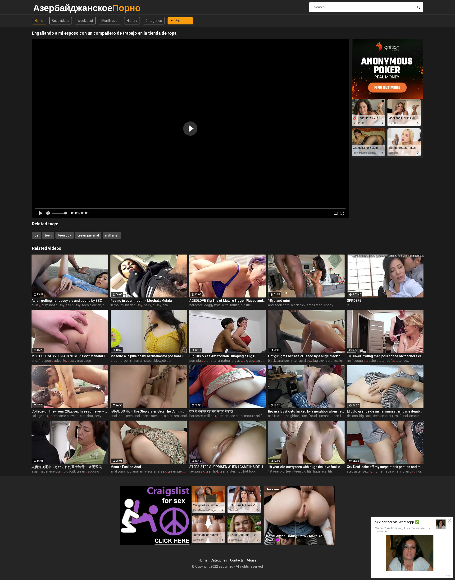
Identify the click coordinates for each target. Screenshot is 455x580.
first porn (45, 360)
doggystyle (212, 305)
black (272, 360)
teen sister (149, 416)
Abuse (251, 560)
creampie (175, 471)
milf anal (111, 235)
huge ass (320, 471)
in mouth (117, 305)
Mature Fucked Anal (125, 467)
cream (81, 471)
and (271, 305)
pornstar (195, 360)
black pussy (133, 305)
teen (48, 235)
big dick (318, 360)
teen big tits (303, 471)
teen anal (133, 416)
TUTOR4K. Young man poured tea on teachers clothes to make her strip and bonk (385, 356)
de (36, 235)
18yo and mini (279, 300)
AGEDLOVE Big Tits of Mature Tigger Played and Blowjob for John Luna (227, 300)
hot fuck (249, 471)
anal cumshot (120, 471)
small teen (315, 305)
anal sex (283, 360)
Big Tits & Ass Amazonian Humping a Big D (222, 356)
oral (165, 305)
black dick (298, 305)
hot (239, 471)
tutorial (383, 360)
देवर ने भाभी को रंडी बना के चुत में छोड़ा (211, 411)
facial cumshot (320, 416)
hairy (147, 305)
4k (392, 360)
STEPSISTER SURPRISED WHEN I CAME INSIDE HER (227, 467)
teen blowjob (91, 305)
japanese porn (51, 471)
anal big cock (361, 416)
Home (39, 21)
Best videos (60, 21)
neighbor (292, 416)
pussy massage (79, 360)
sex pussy (73, 305)
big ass (249, 360)
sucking (93, 471)
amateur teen (419, 416)
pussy (36, 305)
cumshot (86, 416)
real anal (180, 416)
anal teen (117, 416)
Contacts (237, 560)
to (64, 360)
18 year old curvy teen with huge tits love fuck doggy (306, 467)
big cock (261, 360)
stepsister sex (357, 471)
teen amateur (142, 360)
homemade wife (386, 471)
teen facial (340, 416)
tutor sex (402, 360)
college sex (40, 416)
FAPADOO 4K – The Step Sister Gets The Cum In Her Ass (148, 411)
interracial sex (301, 360)
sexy (98, 416)
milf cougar (355, 360)
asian (36, 471)
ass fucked (276, 416)
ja (348, 305)
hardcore (196, 305)
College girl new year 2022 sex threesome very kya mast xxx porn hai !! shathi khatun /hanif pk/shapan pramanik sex (70, 411)
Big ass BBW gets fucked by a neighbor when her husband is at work (306, 411)
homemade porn (230, 416)
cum (303, 416)
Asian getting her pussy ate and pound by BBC (67, 300)
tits (330, 471)
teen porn (282, 305)
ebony (328, 305)
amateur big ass (230, 360)
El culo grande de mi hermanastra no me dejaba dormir (385, 411)
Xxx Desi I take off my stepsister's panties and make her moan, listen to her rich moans (385, 467)
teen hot (211, 471)
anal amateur (142, 471)
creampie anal (88, 235)
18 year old (276, 471)
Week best (85, 21)
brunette (210, 360)
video (58, 360)
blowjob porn (163, 360)
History (132, 21)
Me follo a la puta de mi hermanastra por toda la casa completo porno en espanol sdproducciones (148, 356)
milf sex (210, 416)
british (234, 305)
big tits (246, 305)
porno (118, 360)
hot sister (166, 416)
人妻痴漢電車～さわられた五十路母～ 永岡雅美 (67, 467)
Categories (154, 21)
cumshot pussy (53, 305)
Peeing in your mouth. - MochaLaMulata (141, 300)
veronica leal (335, 360)
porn (127, 360)
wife (225, 305)
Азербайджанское (45, 8)
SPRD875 (354, 300)
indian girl (407, 471)
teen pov (64, 235)
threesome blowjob (64, 416)
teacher (371, 360)
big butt (69, 471)
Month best (109, 21)
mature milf (253, 416)
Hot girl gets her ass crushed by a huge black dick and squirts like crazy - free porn (306, 356)
